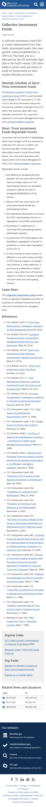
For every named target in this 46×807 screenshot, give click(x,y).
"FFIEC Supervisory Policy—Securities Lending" (22, 621)
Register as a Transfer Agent (18, 675)
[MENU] (42, 4)
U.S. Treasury (23, 789)
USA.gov (23, 785)
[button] (36, 4)
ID (26, 693)
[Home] (6, 746)
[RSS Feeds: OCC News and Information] (33, 780)
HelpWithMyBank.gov (20, 744)
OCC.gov (14, 764)
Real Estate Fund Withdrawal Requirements (24, 413)
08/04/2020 (11, 707)
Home (4, 13)
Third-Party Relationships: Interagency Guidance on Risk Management (25, 326)
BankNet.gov (16, 734)
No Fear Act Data (10, 795)
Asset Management (23, 16)
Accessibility (34, 785)
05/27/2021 (11, 697)
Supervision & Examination (26, 13)
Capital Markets (8, 16)
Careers (13, 754)
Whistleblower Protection (31, 795)
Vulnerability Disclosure (18, 798)
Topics (10, 13)
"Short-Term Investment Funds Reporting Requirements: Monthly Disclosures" (25, 354)
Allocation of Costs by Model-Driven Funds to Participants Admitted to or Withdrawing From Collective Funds (25, 523)
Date (5, 693)
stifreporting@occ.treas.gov (20, 121)
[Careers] (6, 756)
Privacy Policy (12, 785)
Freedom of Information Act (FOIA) (23, 792)
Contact (34, 798)
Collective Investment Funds (13, 19)
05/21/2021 (11, 702)
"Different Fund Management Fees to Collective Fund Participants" (25, 578)
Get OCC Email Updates (23, 802)
